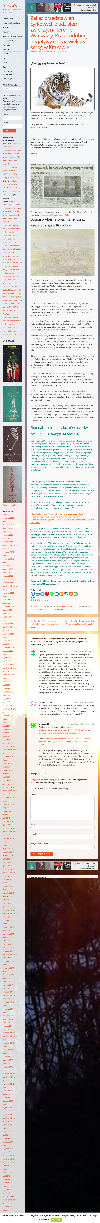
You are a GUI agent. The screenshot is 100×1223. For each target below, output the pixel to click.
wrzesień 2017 (8, 876)
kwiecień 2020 (8, 770)
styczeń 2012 (8, 1108)
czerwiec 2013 (8, 1050)
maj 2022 (6, 685)
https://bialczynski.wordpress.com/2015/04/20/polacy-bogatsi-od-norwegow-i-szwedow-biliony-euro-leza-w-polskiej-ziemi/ (65, 741)
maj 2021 (6, 726)
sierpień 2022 (8, 675)
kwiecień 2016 (8, 934)
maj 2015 (6, 971)
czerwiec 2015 (8, 968)
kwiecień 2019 (8, 811)
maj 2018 (6, 848)
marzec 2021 (8, 733)
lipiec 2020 (7, 760)
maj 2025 (6, 562)
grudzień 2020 (8, 743)
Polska (32, 609)
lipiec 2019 (7, 801)
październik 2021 (10, 709)
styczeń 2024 (8, 617)
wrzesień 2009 (8, 1203)
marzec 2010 (8, 1183)
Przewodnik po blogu (11, 23)
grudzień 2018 (8, 825)
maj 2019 (6, 808)
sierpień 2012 (8, 1084)
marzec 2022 (8, 692)
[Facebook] (33, 594)
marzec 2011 (8, 1142)
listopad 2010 (8, 1155)
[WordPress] (66, 594)
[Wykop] (37, 594)
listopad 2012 (8, 1073)
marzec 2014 (8, 1019)
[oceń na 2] (33, 600)
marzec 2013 (8, 1060)
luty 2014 (6, 1022)
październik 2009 (10, 1200)
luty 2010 (6, 1186)
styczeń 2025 (8, 576)
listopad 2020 (8, 746)
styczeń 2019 (8, 821)
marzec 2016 (8, 937)
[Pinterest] (47, 594)
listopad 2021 (8, 705)
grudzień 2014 (8, 988)
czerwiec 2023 (8, 641)
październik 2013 (10, 1036)
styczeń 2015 (8, 985)
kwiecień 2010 (8, 1179)
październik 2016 (10, 913)
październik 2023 (10, 627)
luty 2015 (6, 981)
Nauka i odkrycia (9, 40)
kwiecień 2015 (8, 975)
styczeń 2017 (8, 903)
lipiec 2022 (7, 678)
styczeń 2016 (8, 944)
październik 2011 (10, 1118)
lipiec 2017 (7, 883)
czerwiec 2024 (8, 600)
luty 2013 (6, 1063)
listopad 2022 (8, 664)
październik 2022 (10, 668)
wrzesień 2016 (8, 917)
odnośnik (60, 609)
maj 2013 (6, 1053)
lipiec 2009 (7, 1210)
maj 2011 (6, 1135)
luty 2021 (6, 736)
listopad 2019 (8, 787)
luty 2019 (6, 818)
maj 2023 (6, 644)
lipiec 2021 (7, 719)
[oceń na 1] (31, 600)
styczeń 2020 (8, 780)
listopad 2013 (8, 1033)
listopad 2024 (8, 583)
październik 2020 (10, 750)
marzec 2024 (8, 610)
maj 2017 (6, 889)
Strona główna (8, 19)
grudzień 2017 (8, 866)
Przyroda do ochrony (43, 609)
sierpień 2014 (8, 1002)
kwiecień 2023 (8, 647)
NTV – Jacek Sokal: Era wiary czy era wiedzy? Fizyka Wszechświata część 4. (44, 624)
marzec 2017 (8, 896)
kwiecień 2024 (8, 606)
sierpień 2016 (8, 920)
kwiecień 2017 (8, 893)
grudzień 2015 (8, 947)
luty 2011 (6, 1145)
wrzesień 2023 (8, 630)
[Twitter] (42, 594)
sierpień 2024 (8, 593)
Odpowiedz (90, 651)
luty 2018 (6, 859)
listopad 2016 (8, 910)
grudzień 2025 (8, 538)
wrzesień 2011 (8, 1121)
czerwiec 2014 (8, 1009)
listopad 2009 (8, 1196)
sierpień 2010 (8, 1166)
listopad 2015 (8, 951)
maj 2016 (6, 930)
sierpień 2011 (8, 1125)
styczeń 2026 (8, 535)
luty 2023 (6, 654)
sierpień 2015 (8, 961)
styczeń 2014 (8, 1026)
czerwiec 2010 (8, 1172)
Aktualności (7, 27)
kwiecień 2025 (8, 565)
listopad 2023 (8, 623)
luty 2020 (6, 777)
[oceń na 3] (35, 600)
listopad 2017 (8, 869)
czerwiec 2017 (8, 886)
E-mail (33, 834)
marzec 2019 (8, 814)
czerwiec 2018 (8, 845)
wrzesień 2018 (8, 835)
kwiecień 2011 (8, 1138)
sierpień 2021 (8, 716)
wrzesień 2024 (8, 589)
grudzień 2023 (8, 620)
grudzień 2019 (8, 784)
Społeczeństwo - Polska (69, 606)
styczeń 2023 (8, 658)
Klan (4, 67)
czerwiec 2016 (8, 927)
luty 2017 (6, 900)
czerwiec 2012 (8, 1091)
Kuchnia (6, 62)
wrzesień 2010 (8, 1162)
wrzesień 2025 (8, 548)
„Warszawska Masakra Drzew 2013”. (55, 215)
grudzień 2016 (8, 906)
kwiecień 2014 (8, 1016)
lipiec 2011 (7, 1128)
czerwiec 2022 (8, 681)
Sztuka (5, 54)
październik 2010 (10, 1159)
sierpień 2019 (8, 797)
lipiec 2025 (7, 555)
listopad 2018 (8, 828)
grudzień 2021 (8, 702)
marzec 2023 (8, 651)
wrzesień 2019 (8, 794)
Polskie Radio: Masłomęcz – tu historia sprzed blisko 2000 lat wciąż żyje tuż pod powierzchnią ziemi (12, 293)
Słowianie (6, 32)
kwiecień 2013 (8, 1056)
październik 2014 (10, 995)
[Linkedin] (57, 594)
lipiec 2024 (7, 596)
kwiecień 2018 (8, 852)
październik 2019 (10, 791)
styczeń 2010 (8, 1189)
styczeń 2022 (8, 698)
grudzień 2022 (8, 661)
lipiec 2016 (7, 923)
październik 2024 (10, 586)
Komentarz (35, 794)
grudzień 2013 (8, 1029)
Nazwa (34, 824)
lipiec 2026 (7, 514)
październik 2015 (10, 954)
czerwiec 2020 (8, 763)
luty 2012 (6, 1104)
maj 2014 (6, 1012)
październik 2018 (10, 831)
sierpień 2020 (8, 756)
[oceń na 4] (37, 600)
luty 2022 (6, 695)
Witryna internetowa (39, 843)
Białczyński (11, 5)
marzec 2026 (8, 528)
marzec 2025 (8, 569)
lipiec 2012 (7, 1087)
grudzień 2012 (8, 1070)
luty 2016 (6, 941)
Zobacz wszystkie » (10, 505)
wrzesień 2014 (8, 998)
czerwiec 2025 (8, 559)
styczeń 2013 (8, 1067)
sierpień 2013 (8, 1043)
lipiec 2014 (7, 1005)
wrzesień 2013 (8, 1039)
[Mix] (61, 594)
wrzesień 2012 (8, 1080)
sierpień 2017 (8, 879)
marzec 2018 (8, 855)
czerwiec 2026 (8, 518)
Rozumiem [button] (56, 1219)
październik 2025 (10, 545)
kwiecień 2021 (8, 729)
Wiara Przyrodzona (10, 78)
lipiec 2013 (7, 1046)
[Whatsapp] (52, 594)
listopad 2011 (8, 1114)
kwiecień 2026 (8, 525)
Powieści (6, 49)
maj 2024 (6, 603)
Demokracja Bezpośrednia (8, 72)
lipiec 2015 (7, 964)
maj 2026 (6, 521)
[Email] (76, 594)
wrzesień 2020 (8, 753)
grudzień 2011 (8, 1111)
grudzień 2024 (8, 579)
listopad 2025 (8, 542)
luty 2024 (6, 613)
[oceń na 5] (39, 600)
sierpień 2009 (8, 1206)
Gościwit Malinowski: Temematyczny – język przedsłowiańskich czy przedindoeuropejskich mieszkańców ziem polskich (12, 153)
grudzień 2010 (8, 1152)
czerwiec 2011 (8, 1131)
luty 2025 (6, 572)
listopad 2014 (8, 992)
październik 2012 (10, 1077)
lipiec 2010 (7, 1169)
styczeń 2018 (8, 862)
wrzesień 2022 (8, 671)
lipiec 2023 (7, 637)
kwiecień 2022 (8, 688)
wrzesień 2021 (8, 712)
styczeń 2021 (8, 739)
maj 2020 (6, 767)
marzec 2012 (8, 1101)
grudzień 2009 (8, 1193)
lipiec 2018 (7, 842)
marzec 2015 (8, 978)
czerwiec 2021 (8, 722)
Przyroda (6, 45)
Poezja (5, 58)
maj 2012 (6, 1094)
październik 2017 (10, 872)
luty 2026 (6, 531)
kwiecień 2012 (8, 1097)
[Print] (71, 594)
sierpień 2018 (8, 838)
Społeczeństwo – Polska (12, 36)
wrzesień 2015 (8, 958)
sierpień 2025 (8, 552)
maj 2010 (6, 1176)
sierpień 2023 (8, 634)
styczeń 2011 (8, 1149)
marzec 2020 (8, 773)
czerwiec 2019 (8, 804)
